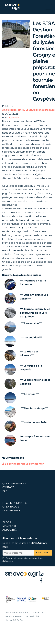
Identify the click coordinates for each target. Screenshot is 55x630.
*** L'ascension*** (31, 323)
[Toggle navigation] (48, 6)
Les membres (11, 510)
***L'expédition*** (31, 337)
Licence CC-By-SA (14, 620)
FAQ (4, 491)
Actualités (9, 529)
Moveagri (9, 526)
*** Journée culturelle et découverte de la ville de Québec (35, 313)
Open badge (10, 506)
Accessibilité (32, 616)
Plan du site (38, 612)
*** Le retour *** (30, 394)
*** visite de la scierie (34, 422)
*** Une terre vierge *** (34, 408)
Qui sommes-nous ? (15, 483)
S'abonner (43, 552)
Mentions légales (13, 616)
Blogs (6, 522)
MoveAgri (37, 543)
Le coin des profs (14, 502)
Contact (8, 487)
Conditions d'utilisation (16, 612)
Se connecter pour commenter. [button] (24, 463)
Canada (14, 117)
